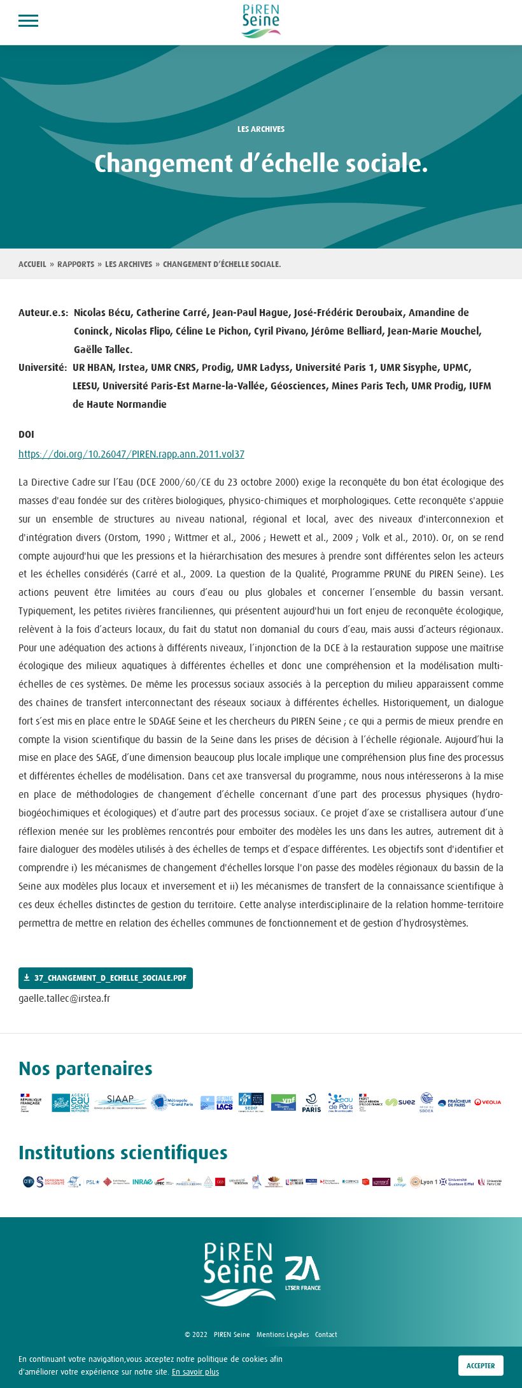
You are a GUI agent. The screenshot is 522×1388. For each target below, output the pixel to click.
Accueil (32, 264)
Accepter (481, 1366)
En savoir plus (195, 1372)
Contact (326, 1334)
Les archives (128, 264)
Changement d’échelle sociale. (222, 264)
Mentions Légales (283, 1334)
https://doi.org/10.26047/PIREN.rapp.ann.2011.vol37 (131, 453)
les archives (261, 129)
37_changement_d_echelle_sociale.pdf (110, 978)
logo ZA (303, 1274)
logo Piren (238, 1274)
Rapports (75, 264)
